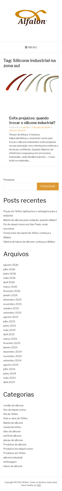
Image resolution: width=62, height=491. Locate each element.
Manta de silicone (13, 422)
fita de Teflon (10, 414)
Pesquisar (9, 179)
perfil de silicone (12, 435)
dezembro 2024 (12, 351)
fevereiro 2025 (11, 343)
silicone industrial (17, 130)
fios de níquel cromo (14, 409)
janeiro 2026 (10, 295)
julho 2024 (9, 369)
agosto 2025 (10, 317)
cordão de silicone (13, 405)
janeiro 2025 (10, 347)
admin (25, 127)
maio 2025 (9, 330)
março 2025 (10, 338)
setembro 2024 (12, 360)
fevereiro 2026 (11, 291)
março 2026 (10, 286)
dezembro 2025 (12, 299)
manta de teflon (12, 427)
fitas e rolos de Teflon (15, 418)
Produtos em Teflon (14, 453)
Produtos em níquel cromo (18, 448)
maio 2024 (9, 377)
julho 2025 (9, 321)
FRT (39, 485)
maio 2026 (9, 278)
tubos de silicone (12, 466)
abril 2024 (9, 382)
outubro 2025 (11, 308)
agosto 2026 (10, 264)
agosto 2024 (10, 364)
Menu (32, 47)
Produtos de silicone (14, 444)
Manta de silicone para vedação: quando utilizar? (30, 220)
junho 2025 (9, 325)
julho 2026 (9, 269)
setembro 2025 (12, 312)
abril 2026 (9, 282)
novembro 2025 (12, 304)
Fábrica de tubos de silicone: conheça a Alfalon (29, 241)
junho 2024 (9, 373)
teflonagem (10, 461)
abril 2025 (9, 334)
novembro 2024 (12, 356)
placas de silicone (13, 440)
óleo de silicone (12, 431)
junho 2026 (9, 273)
